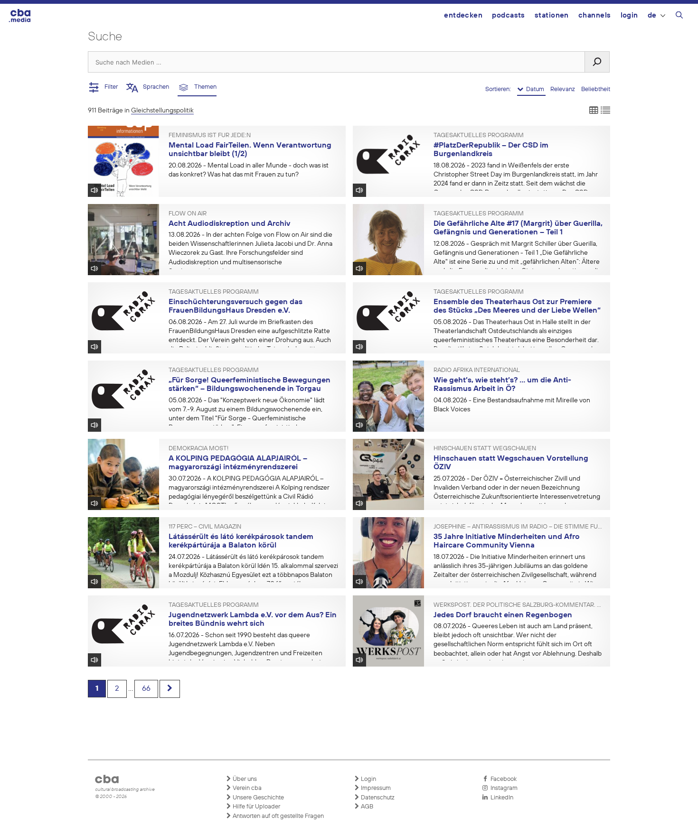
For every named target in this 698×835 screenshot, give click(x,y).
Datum (534, 89)
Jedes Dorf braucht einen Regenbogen (503, 615)
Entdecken (463, 15)
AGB (366, 807)
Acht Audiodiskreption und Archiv (229, 224)
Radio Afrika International (477, 370)
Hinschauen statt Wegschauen (485, 449)
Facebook (502, 779)
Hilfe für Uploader (255, 807)
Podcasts (508, 15)
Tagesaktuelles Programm (479, 136)
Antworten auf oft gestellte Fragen (277, 816)
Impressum (375, 788)
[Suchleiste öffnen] (679, 16)
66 (146, 689)
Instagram (503, 788)
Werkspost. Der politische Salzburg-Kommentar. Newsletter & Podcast (519, 605)
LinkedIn (500, 798)
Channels (594, 15)
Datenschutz (377, 798)
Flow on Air (188, 214)
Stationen (552, 15)
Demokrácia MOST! (198, 449)
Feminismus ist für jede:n (210, 136)
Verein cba (246, 788)
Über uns (244, 779)
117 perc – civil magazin (205, 527)
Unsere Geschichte (257, 798)
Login (629, 15)
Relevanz (563, 89)
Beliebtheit (595, 89)
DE (652, 15)
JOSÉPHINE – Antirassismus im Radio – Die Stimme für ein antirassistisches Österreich (519, 527)
